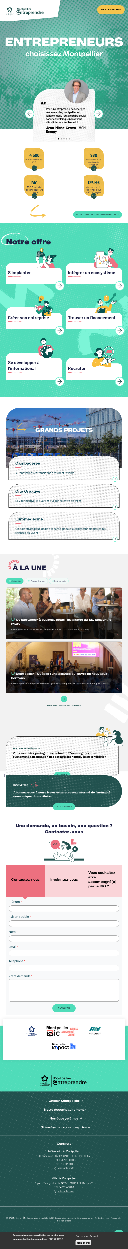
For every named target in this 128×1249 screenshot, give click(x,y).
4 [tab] (66, 139)
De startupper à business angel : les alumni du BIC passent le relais (61, 622)
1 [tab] (58, 139)
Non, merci (83, 1242)
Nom (12, 932)
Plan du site (116, 1218)
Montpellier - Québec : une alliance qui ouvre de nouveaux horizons (59, 676)
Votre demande (19, 976)
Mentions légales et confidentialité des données (44, 1218)
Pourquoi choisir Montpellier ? (97, 215)
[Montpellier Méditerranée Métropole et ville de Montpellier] (64, 1080)
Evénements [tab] (60, 581)
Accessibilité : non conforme (80, 1218)
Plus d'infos (55, 1238)
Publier (62, 775)
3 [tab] (64, 139)
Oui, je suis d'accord (87, 1236)
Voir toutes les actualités (64, 705)
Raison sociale (19, 917)
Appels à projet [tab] (38, 581)
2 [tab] (61, 139)
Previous (29, 113)
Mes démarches (111, 9)
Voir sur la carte (66, 1168)
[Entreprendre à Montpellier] (25, 11)
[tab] (25, 881)
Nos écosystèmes (64, 1118)
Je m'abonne (64, 807)
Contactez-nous (102, 1218)
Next (98, 113)
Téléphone (16, 961)
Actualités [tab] (16, 581)
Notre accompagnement (64, 1109)
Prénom (14, 902)
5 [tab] (69, 139)
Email (12, 947)
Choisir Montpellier (64, 1101)
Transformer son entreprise (64, 1127)
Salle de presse (64, 1221)
